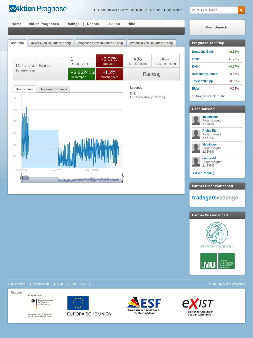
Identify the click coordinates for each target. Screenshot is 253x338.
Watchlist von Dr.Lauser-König (151, 43)
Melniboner (210, 144)
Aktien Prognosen (44, 23)
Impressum (17, 284)
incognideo (210, 117)
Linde (196, 59)
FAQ (87, 284)
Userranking (24, 89)
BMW (195, 88)
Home (16, 23)
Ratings (73, 23)
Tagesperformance (54, 89)
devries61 (209, 158)
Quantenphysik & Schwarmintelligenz (122, 10)
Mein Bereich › (217, 27)
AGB (60, 284)
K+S (195, 66)
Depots (93, 23)
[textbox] (217, 10)
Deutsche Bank (203, 51)
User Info (17, 43)
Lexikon (113, 23)
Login (157, 10)
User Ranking (204, 173)
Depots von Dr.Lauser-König (51, 43)
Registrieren (175, 10)
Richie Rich (210, 130)
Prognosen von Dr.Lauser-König (100, 43)
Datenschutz (41, 284)
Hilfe (131, 23)
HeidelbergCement (205, 74)
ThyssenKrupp (202, 81)
